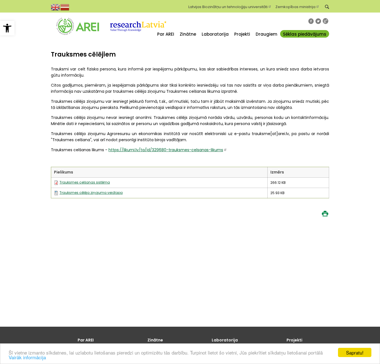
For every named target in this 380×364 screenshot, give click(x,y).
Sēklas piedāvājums (304, 34)
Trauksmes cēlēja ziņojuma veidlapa (91, 192)
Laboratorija (215, 34)
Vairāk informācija (27, 357)
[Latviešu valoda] (65, 7)
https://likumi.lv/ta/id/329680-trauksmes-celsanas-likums (165, 150)
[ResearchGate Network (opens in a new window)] (325, 21)
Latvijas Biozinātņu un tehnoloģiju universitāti (228, 6)
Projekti (242, 34)
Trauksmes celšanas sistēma (85, 182)
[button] (7, 28)
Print (325, 213)
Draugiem (266, 34)
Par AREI (165, 34)
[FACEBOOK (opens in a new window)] (311, 21)
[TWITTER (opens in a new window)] (318, 21)
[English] (55, 7)
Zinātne (188, 34)
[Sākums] (77, 38)
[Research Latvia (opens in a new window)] (137, 38)
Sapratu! (355, 352)
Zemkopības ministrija (295, 6)
